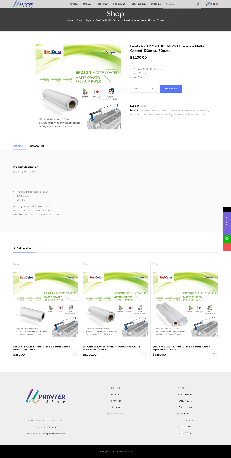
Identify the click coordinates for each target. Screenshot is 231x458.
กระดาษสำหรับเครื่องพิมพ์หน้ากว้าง (189, 114)
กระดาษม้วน (202, 110)
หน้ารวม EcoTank (185, 407)
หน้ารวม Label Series (185, 420)
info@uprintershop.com (54, 433)
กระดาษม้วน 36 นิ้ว (162, 114)
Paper (89, 20)
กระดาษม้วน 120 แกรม (141, 114)
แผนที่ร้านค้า (115, 394)
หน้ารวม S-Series (185, 426)
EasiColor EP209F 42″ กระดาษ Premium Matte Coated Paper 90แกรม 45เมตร (181, 348)
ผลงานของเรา (115, 401)
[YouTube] (227, 247)
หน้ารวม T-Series (185, 394)
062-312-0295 (53, 427)
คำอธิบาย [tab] (18, 146)
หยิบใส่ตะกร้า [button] (75, 353)
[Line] (227, 239)
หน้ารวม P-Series (185, 401)
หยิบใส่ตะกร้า (171, 88)
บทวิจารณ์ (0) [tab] (36, 146)
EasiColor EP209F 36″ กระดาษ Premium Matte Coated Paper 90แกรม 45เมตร (111, 348)
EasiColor (145, 110)
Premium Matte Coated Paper (168, 110)
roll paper (190, 110)
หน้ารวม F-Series (185, 433)
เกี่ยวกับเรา (115, 407)
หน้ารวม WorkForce (185, 413)
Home (70, 20)
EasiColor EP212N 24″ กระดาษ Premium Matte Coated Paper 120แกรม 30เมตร (41, 348)
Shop (79, 20)
